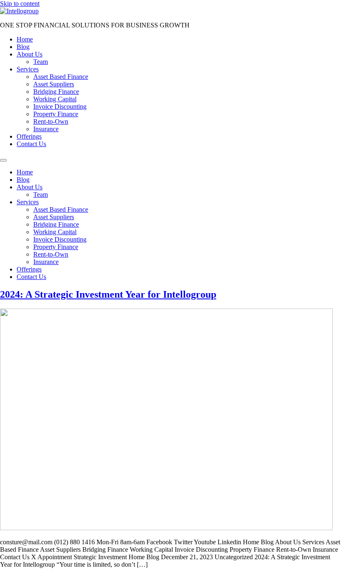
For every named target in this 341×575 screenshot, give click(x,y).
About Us (29, 54)
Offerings (29, 136)
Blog (23, 46)
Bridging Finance (56, 91)
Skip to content (20, 3)
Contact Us (31, 143)
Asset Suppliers (53, 84)
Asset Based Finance (60, 76)
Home (25, 39)
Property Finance (55, 113)
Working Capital (55, 99)
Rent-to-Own (50, 121)
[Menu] (3, 160)
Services (28, 69)
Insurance (46, 128)
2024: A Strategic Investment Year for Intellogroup (108, 294)
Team (40, 61)
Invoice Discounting (59, 106)
